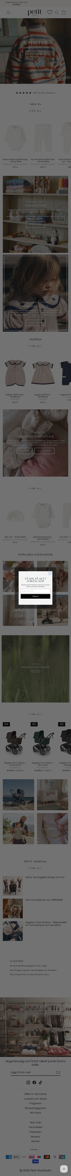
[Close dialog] (50, 573)
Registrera (35, 596)
